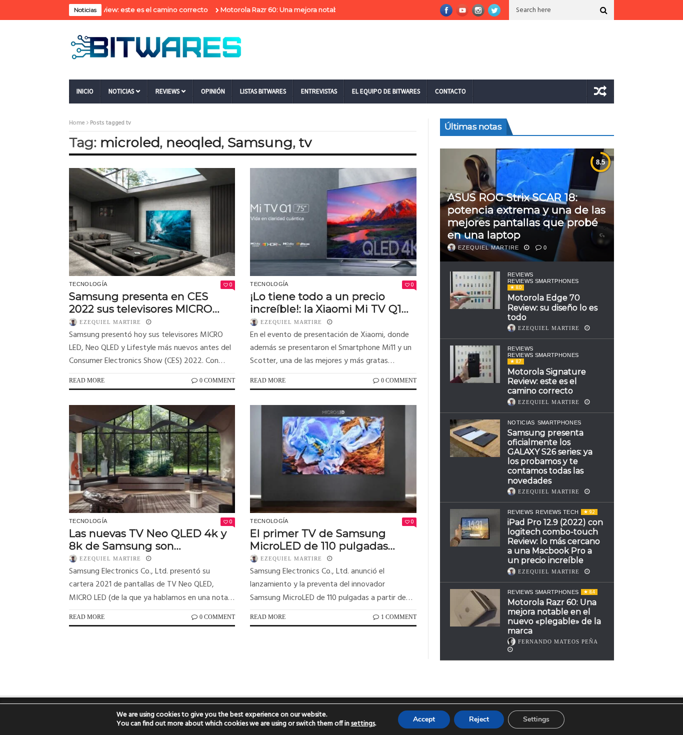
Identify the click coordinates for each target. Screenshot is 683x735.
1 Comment (398, 617)
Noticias (121, 91)
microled (130, 142)
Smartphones (560, 423)
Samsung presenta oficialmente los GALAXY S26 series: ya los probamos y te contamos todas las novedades (550, 457)
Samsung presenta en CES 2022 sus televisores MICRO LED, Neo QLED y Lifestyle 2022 (150, 302)
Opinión (213, 91)
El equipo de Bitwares (386, 91)
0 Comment (217, 380)
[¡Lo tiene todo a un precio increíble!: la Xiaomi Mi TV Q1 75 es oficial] (333, 222)
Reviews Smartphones (543, 281)
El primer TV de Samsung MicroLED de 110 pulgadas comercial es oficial (319, 539)
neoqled (194, 142)
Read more (86, 380)
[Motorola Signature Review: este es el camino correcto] (475, 364)
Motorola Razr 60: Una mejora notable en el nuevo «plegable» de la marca (321, 10)
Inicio (85, 91)
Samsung (260, 142)
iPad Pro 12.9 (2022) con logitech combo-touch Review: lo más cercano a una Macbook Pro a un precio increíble (555, 542)
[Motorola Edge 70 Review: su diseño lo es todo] (475, 290)
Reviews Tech (557, 512)
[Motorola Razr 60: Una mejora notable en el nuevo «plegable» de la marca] (475, 607)
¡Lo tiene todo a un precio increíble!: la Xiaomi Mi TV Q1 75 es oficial (326, 302)
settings (363, 724)
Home (77, 123)
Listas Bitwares (263, 91)
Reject (479, 719)
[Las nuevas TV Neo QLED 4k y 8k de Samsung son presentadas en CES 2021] (152, 459)
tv (305, 142)
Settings (536, 719)
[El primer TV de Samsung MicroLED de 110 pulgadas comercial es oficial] (333, 459)
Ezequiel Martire (110, 322)
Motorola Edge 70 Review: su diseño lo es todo (553, 307)
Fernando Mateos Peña (558, 641)
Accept (424, 719)
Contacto (450, 91)
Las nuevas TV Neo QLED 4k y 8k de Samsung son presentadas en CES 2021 (147, 539)
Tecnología (88, 284)
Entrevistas (319, 91)
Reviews (168, 91)
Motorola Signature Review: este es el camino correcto (547, 381)
